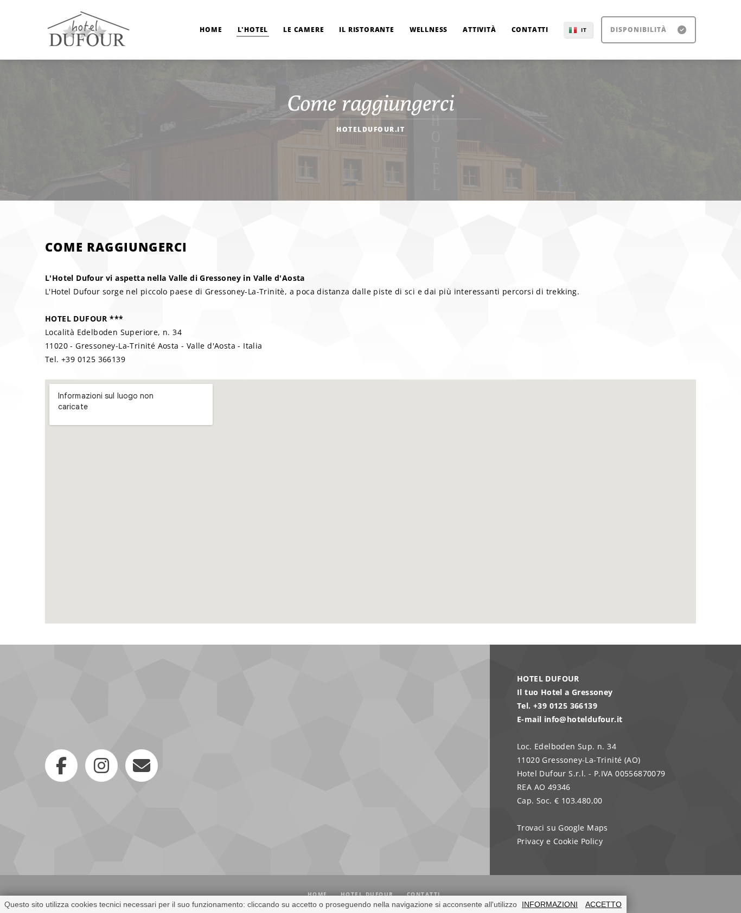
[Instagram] (101, 765)
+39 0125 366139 (565, 705)
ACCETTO (603, 904)
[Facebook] (61, 765)
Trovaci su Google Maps (562, 827)
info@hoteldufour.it (583, 719)
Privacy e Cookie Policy (560, 841)
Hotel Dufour (367, 894)
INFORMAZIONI (550, 904)
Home (318, 894)
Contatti (423, 894)
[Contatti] (141, 765)
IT (584, 30)
